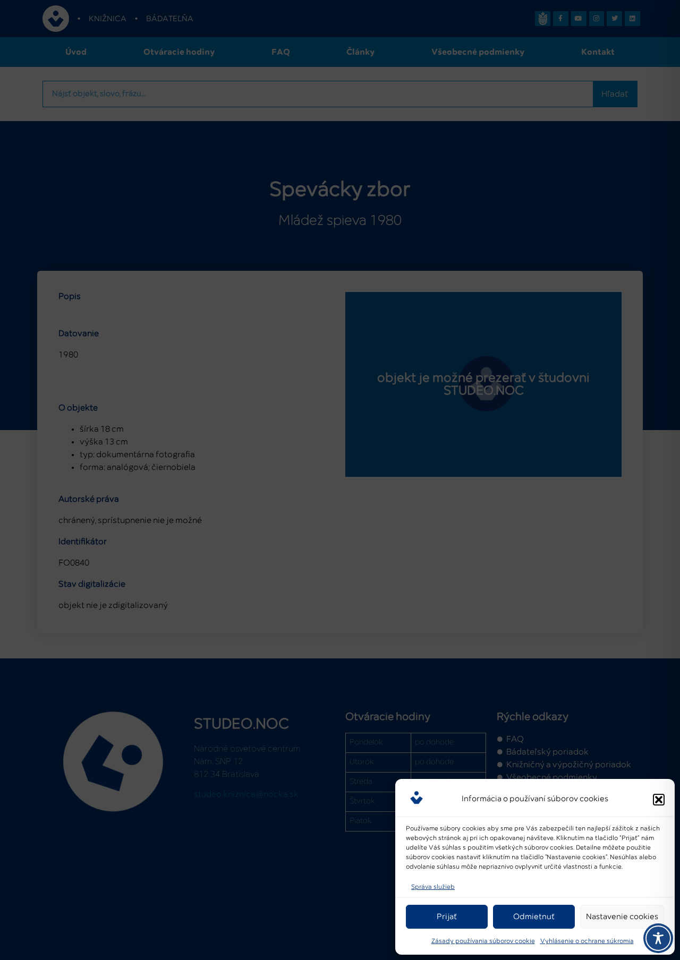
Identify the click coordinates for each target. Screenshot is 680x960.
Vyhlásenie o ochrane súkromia (587, 941)
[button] (658, 799)
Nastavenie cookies (622, 917)
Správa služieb (433, 887)
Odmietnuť (534, 917)
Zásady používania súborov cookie (483, 941)
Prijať (447, 917)
